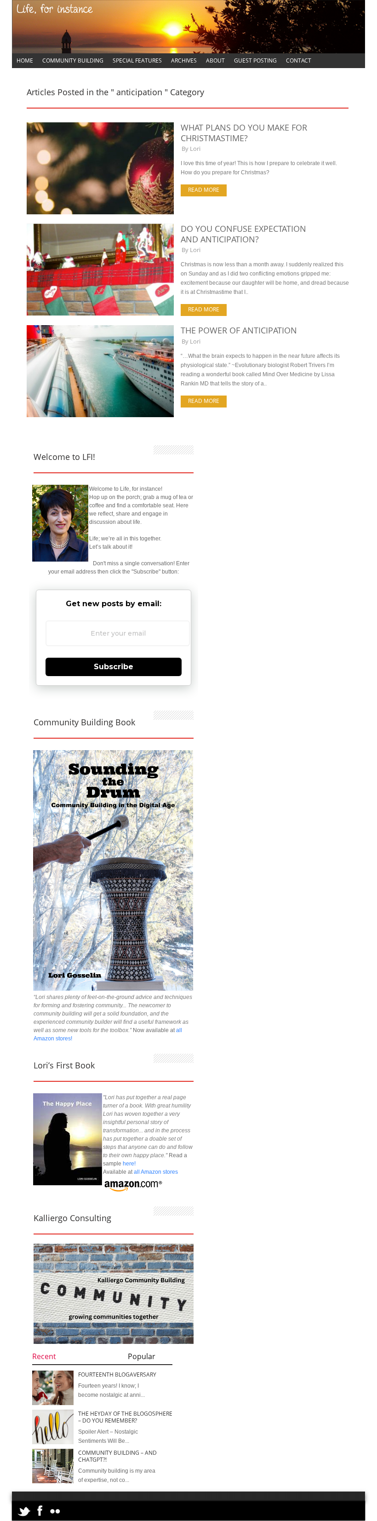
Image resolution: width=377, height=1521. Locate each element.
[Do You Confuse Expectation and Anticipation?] (100, 313)
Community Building (72, 60)
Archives (184, 60)
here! (129, 1163)
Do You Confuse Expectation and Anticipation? (243, 234)
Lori (195, 148)
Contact (298, 60)
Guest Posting (255, 60)
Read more (203, 190)
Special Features (137, 60)
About (215, 60)
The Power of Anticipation (239, 330)
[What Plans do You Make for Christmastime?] (100, 212)
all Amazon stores (155, 1172)
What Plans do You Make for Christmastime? (244, 132)
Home (25, 60)
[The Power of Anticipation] (100, 415)
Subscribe (113, 666)
